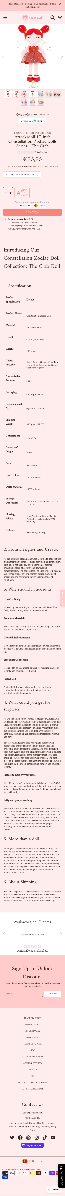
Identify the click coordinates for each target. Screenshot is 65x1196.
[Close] (60, 3)
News (32, 1050)
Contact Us (33, 1069)
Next (62, 56)
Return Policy (32, 1031)
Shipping (26, 166)
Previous (3, 56)
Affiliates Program (32, 1089)
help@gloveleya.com (33, 1113)
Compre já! (32, 212)
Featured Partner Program (32, 1082)
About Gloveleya (32, 1063)
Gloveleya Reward (33, 1057)
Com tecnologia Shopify (31, 1169)
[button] (5, 17)
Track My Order (32, 1018)
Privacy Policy (32, 1037)
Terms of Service (33, 1044)
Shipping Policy (33, 1024)
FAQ (32, 1076)
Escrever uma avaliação (32, 934)
